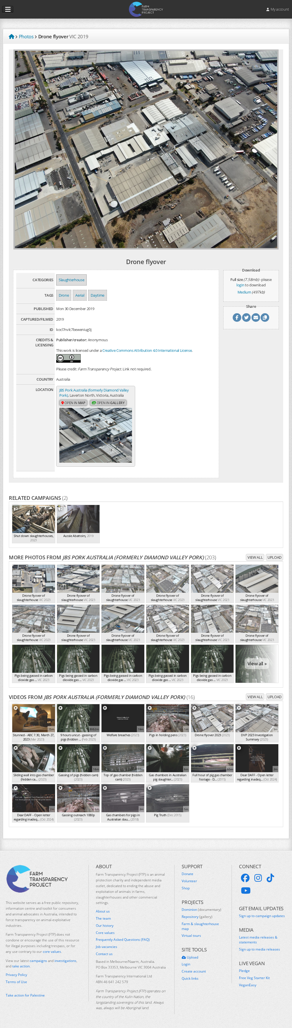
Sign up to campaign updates (262, 916)
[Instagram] (258, 878)
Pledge (244, 971)
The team (103, 918)
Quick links (190, 978)
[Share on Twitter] (246, 317)
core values (52, 951)
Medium (244, 292)
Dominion (201, 909)
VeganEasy (247, 985)
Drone (64, 295)
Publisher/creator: (71, 339)
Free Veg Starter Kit (254, 978)
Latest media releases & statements (258, 940)
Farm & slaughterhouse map (200, 926)
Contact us (104, 954)
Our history (104, 925)
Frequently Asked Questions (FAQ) (123, 939)
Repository (197, 917)
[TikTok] (270, 878)
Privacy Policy (16, 975)
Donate (187, 874)
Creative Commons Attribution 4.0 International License (147, 350)
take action (21, 966)
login (240, 285)
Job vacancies (106, 947)
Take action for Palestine (25, 995)
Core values (105, 933)
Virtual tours (191, 935)
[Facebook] (245, 878)
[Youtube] (246, 890)
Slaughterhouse (71, 279)
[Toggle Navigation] (7, 9)
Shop (186, 888)
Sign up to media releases (259, 949)
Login (186, 964)
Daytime (97, 295)
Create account (194, 971)
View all (255, 557)
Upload (274, 557)
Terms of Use (16, 982)
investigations (65, 960)
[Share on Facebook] (237, 317)
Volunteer (189, 881)
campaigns (38, 960)
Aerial (79, 295)
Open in (74, 402)
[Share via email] (256, 317)
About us (103, 911)
